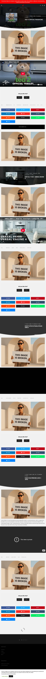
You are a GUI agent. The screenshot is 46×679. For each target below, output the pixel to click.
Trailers (31, 16)
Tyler (27, 16)
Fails (30, 633)
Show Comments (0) (22, 126)
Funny (31, 474)
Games (31, 173)
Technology (35, 173)
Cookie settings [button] (5, 676)
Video (34, 16)
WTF (35, 474)
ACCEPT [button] (11, 676)
